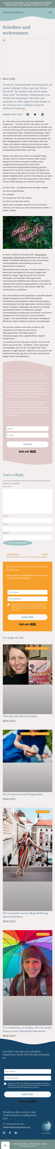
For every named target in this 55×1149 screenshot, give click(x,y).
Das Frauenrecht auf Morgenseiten (23, 794)
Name (6, 516)
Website (6, 533)
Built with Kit (27, 451)
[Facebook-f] (10, 1133)
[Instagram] (4, 1133)
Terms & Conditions (20, 1144)
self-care (9, 79)
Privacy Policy (35, 1144)
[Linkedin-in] (16, 1133)
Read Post (9, 721)
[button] (27, 114)
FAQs (10, 1144)
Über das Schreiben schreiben (20, 716)
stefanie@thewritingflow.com (16, 1127)
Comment (7, 487)
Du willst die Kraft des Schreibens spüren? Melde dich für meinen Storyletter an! (27, 3)
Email (5, 524)
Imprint (44, 1144)
